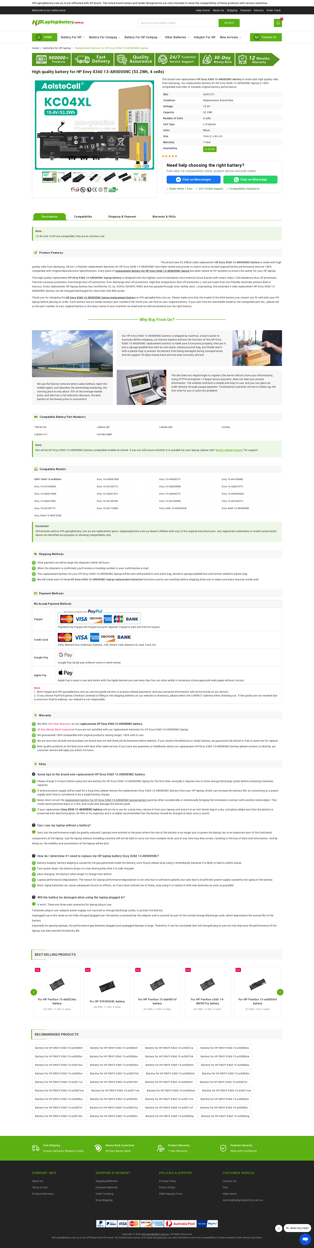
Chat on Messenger (196, 179)
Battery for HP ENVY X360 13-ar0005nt (114, 1099)
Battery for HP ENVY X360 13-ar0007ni (58, 1107)
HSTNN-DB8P (104, 434)
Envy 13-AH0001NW (108, 479)
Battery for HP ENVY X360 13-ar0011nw (226, 1090)
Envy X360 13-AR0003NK (235, 508)
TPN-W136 (40, 427)
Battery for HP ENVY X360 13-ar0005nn (170, 1064)
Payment (245, 10)
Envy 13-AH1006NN (45, 486)
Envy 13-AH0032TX (169, 479)
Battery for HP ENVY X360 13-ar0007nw (59, 1090)
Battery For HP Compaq (141, 37)
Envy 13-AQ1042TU (232, 501)
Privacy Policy (167, 1181)
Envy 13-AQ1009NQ (170, 501)
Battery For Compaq (103, 37)
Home (35, 48)
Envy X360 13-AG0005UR (173, 508)
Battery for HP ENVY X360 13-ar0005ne (114, 1064)
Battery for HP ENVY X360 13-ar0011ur (59, 1082)
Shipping (232, 10)
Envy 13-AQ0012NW (45, 493)
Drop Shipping (104, 1200)
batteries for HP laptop (57, 48)
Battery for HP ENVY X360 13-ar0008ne (114, 1056)
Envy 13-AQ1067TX (44, 508)
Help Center (203, 10)
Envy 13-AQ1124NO (107, 508)
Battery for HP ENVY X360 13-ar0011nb (115, 1090)
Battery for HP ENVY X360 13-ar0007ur (223, 1082)
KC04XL (226, 427)
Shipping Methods (106, 1181)
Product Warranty (43, 1193)
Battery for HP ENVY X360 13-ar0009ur (59, 1073)
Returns (259, 10)
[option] (94, 125)
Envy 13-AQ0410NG (45, 501)
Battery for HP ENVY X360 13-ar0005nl (168, 1082)
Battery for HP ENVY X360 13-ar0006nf (114, 1047)
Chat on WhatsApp (253, 179)
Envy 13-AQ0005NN (170, 486)
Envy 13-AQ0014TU (107, 493)
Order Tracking (104, 1193)
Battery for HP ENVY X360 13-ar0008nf (59, 1047)
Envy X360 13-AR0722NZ (48, 515)
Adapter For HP (204, 37)
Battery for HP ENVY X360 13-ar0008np (170, 1116)
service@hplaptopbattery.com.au (243, 1200)
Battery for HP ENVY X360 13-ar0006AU (170, 1073)
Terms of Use (40, 1187)
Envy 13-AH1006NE (232, 479)
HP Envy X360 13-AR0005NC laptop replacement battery (101, 297)
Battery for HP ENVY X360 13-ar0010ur (59, 1064)
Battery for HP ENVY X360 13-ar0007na (114, 1107)
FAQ (225, 1187)
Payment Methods (107, 1187)
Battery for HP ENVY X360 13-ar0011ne (169, 1099)
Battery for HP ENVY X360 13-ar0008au (225, 1064)
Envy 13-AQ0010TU (232, 486)
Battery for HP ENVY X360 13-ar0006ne (171, 1090)
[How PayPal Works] (207, 1223)
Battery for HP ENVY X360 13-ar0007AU (114, 1073)
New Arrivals (229, 37)
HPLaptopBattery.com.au (155, 1234)
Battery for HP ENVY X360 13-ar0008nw (225, 1056)
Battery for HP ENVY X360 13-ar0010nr (59, 1116)
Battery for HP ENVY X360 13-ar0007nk (169, 1056)
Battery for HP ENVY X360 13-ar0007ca (169, 1047)
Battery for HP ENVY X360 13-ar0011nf (169, 1107)
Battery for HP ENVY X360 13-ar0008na (225, 1047)
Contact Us (229, 1181)
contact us (254, 746)
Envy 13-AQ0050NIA (233, 493)
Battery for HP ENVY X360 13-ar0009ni (58, 1056)
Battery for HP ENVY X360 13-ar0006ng (225, 1116)
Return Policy (167, 1187)
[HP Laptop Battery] (83, 23)
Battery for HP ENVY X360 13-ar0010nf (114, 1082)
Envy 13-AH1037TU (107, 486)
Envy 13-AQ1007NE (107, 501)
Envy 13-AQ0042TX (169, 493)
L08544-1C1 (41, 434)
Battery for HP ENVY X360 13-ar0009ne (225, 1099)
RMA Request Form (170, 1193)
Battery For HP (71, 37)
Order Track (274, 10)
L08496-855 (165, 427)
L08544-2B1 (103, 427)
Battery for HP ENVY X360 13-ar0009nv (114, 1116)
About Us (218, 10)
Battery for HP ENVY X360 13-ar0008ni (224, 1107)
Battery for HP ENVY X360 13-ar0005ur (226, 1073)
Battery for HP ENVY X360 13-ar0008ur (59, 1099)
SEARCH (229, 23)
